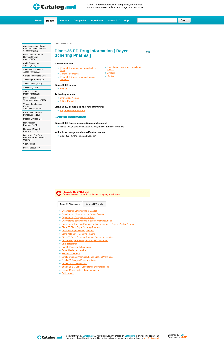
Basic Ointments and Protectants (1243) (32, 113)
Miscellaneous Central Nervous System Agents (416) (33, 57)
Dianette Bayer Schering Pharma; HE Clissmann (85, 240)
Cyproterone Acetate (69, 98)
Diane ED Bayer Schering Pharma (78, 230)
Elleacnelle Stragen (71, 253)
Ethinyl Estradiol (68, 101)
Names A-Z (113, 20)
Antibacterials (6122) (32, 84)
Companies (80, 20)
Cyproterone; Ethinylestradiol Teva (78, 217)
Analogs (111, 73)
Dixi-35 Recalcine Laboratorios (76, 247)
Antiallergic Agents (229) (34, 80)
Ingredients (97, 20)
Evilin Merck (68, 273)
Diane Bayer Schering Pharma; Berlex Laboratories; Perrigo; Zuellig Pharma (98, 224)
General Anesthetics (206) (34, 76)
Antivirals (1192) (30, 87)
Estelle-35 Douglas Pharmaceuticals (79, 260)
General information (69, 74)
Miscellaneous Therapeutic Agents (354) (34, 99)
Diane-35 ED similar (94, 204)
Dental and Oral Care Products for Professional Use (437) (34, 137)
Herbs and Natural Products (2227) (31, 130)
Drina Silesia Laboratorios (74, 250)
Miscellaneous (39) (31, 148)
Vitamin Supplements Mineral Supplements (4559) (32, 106)
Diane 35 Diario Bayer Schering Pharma (81, 227)
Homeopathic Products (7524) (30, 124)
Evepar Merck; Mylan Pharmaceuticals (80, 270)
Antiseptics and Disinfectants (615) (31, 92)
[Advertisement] (112, 33)
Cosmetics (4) (29, 144)
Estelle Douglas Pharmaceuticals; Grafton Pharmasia (87, 257)
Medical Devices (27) (32, 119)
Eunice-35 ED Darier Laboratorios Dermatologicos (85, 267)
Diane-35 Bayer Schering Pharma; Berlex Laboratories (87, 237)
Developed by (177, 337)
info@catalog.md (151, 338)
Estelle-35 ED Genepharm (74, 263)
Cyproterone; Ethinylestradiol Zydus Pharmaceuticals (87, 221)
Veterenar (64, 20)
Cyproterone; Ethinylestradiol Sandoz (79, 211)
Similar (110, 76)
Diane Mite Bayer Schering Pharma (78, 234)
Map (126, 20)
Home (38, 20)
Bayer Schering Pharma (72, 110)
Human (50, 20)
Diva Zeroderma (69, 244)
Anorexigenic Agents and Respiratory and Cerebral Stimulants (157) (34, 48)
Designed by (176, 335)
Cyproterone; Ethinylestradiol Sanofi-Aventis (83, 214)
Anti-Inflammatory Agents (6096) (31, 64)
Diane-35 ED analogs (70, 204)
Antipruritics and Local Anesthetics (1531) (33, 70)
